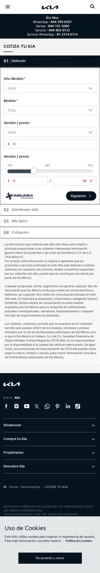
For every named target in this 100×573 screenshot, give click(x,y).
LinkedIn (67, 406)
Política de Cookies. (79, 541)
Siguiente (78, 196)
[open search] (92, 6)
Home (13, 487)
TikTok (78, 406)
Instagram (16, 406)
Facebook (6, 406)
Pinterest (57, 406)
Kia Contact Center (47, 406)
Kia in (11, 398)
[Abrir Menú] (7, 6)
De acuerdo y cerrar (50, 558)
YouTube (27, 406)
